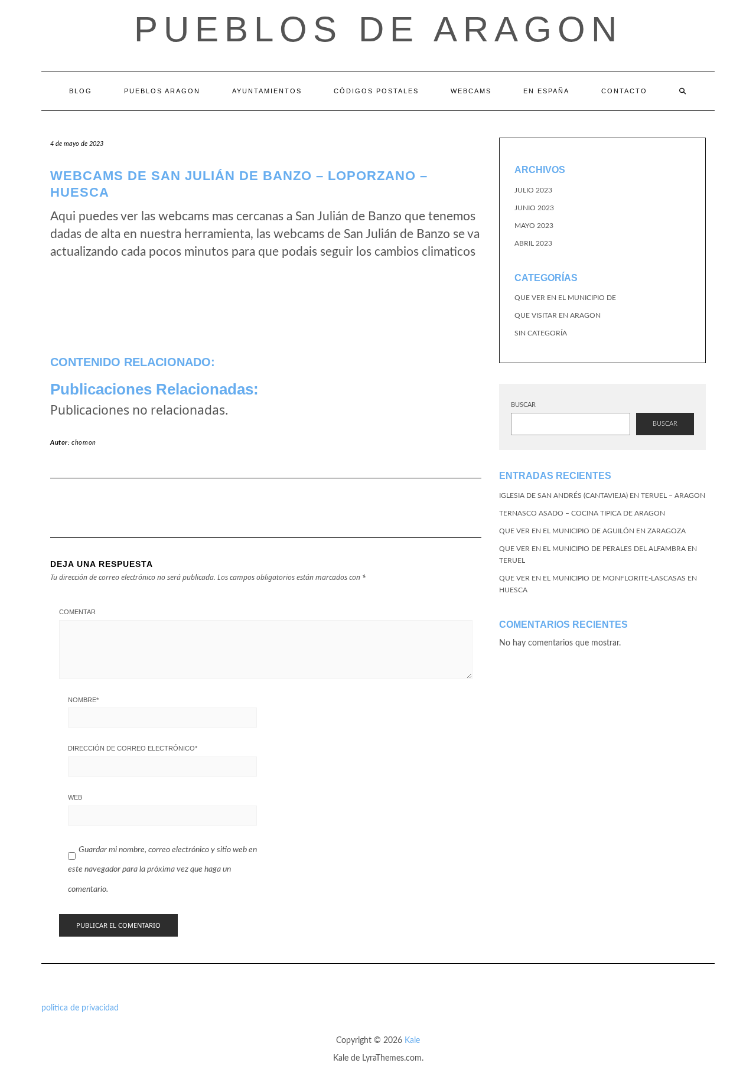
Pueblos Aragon (162, 90)
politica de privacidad (80, 1008)
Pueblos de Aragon (378, 29)
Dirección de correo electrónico (132, 748)
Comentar (77, 611)
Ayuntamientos (267, 90)
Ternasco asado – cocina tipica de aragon (582, 513)
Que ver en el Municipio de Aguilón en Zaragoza (592, 530)
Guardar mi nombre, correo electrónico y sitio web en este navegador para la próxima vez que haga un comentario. (162, 870)
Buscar (523, 405)
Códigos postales (376, 90)
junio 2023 (534, 207)
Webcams (471, 90)
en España (546, 90)
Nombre (83, 699)
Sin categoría (540, 333)
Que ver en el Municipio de (565, 297)
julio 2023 (533, 190)
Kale (412, 1040)
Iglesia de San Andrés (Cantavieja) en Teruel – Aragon (602, 495)
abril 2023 (533, 243)
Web (75, 797)
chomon (83, 442)
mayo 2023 (533, 225)
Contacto (624, 90)
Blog (80, 90)
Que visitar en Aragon (557, 315)
